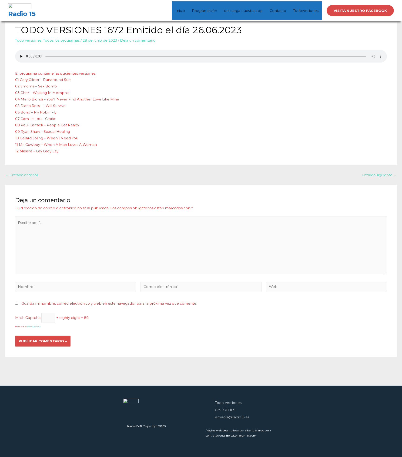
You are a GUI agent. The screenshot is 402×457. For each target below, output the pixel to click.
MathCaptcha (34, 326)
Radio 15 (22, 14)
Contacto (278, 10)
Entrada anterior (21, 175)
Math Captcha (27, 317)
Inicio (180, 10)
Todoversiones (305, 10)
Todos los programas (61, 40)
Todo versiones (28, 40)
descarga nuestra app (243, 10)
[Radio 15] (19, 6)
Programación (204, 10)
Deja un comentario (137, 40)
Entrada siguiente (379, 175)
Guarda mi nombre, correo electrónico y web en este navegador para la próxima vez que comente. (109, 303)
